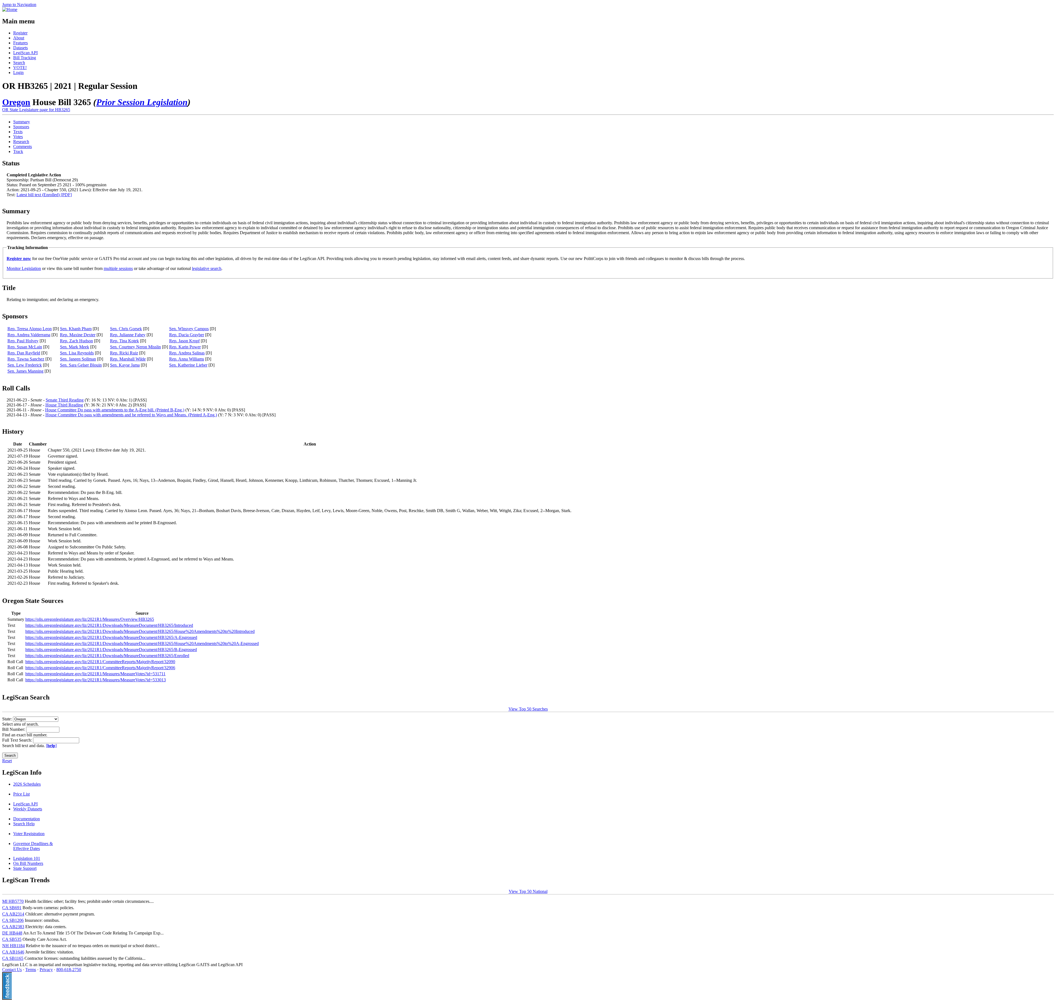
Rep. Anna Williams (186, 359)
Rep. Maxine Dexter (77, 334)
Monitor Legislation (24, 268)
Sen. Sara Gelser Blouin (81, 365)
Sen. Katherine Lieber (188, 365)
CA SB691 (11, 907)
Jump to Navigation (19, 4)
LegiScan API (25, 52)
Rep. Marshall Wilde (128, 359)
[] (51, 745)
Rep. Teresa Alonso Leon (29, 328)
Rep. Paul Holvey (22, 340)
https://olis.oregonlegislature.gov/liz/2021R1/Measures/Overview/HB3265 (89, 619)
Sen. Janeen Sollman (78, 359)
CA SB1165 (12, 958)
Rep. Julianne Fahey (127, 334)
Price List (21, 794)
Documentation (26, 818)
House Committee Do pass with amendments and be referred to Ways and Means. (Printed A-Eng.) (131, 414)
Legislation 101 (26, 858)
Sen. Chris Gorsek (126, 328)
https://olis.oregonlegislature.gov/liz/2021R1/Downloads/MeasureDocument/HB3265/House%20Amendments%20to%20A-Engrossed (142, 643)
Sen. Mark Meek (74, 347)
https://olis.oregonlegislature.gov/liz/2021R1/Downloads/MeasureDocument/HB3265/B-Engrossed (111, 649)
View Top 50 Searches (528, 709)
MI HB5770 (13, 901)
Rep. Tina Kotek (124, 340)
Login (18, 72)
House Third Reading (64, 405)
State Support (25, 868)
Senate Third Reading (65, 400)
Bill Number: (14, 729)
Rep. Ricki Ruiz (124, 353)
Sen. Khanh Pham (76, 328)
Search (19, 62)
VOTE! (20, 67)
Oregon (16, 102)
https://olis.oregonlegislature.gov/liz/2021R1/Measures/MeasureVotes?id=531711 (95, 673)
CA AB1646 (13, 952)
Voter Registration (29, 833)
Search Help (24, 823)
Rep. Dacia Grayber (186, 334)
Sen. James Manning (25, 371)
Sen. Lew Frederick (24, 365)
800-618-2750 (68, 969)
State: (7, 719)
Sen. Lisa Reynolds (77, 353)
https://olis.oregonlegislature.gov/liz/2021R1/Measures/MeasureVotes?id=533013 (95, 679)
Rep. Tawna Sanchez (25, 359)
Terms (30, 969)
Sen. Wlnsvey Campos (189, 328)
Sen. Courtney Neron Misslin (135, 347)
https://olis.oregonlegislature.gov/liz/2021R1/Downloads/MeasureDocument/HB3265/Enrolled (107, 655)
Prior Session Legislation (142, 102)
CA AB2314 (13, 914)
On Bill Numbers (28, 863)
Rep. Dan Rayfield (23, 353)
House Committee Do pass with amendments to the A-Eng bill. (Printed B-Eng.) (114, 410)
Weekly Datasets (27, 809)
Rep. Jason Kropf (184, 340)
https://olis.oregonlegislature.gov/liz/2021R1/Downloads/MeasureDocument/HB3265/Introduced (109, 625)
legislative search (206, 268)
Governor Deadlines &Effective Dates (33, 846)
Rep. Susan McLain (24, 347)
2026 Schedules (27, 784)
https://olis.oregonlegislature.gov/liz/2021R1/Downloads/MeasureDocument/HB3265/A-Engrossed (111, 637)
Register (20, 33)
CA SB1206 (13, 920)
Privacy (46, 969)
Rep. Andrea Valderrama (28, 334)
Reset (7, 760)
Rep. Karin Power (185, 347)
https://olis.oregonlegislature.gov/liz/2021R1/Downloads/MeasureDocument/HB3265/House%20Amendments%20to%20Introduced (140, 631)
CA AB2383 (13, 926)
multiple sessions (118, 268)
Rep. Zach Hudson (76, 340)
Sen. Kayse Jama (125, 365)
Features (20, 42)
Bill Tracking (24, 57)
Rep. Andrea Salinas (187, 353)
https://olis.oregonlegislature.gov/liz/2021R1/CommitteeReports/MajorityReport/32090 (100, 661)
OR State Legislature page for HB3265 (36, 109)
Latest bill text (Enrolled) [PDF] (44, 194)
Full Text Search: (17, 740)
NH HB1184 (13, 945)
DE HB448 (12, 933)
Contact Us (12, 969)
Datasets (20, 47)
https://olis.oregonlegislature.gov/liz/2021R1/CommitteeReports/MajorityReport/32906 (100, 667)
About (18, 37)
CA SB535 (11, 939)
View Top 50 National (528, 891)
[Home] (9, 9)
